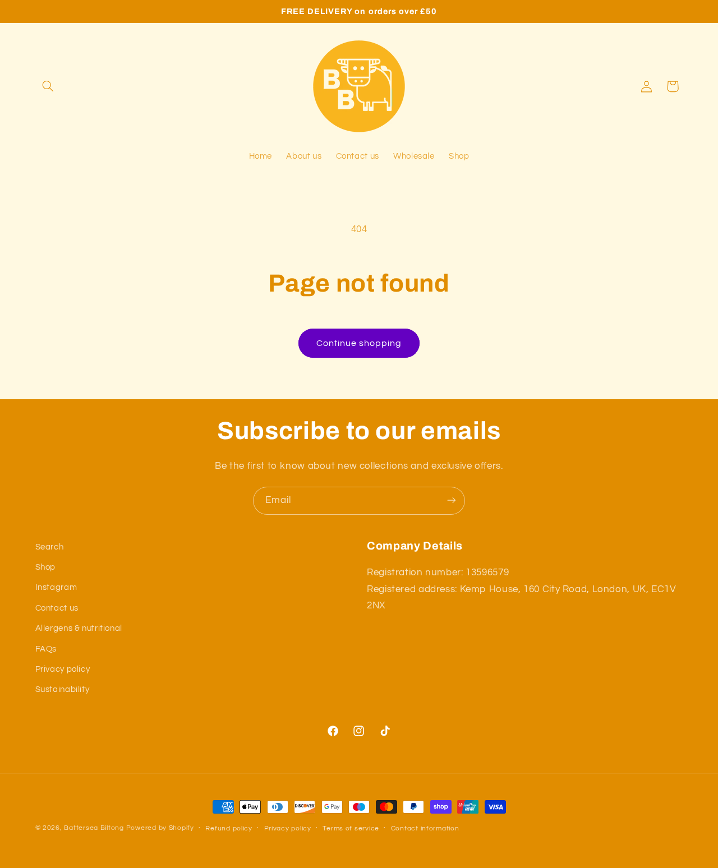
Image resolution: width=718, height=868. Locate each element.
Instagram (56, 588)
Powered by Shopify (160, 828)
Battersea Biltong (94, 828)
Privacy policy (62, 669)
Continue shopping (359, 343)
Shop (45, 567)
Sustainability (62, 690)
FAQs (46, 649)
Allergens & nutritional (79, 629)
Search (49, 547)
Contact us (57, 608)
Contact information (425, 828)
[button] (48, 86)
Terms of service (351, 828)
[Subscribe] (451, 500)
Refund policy (228, 828)
